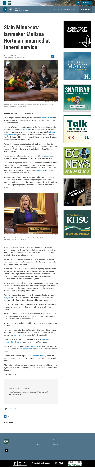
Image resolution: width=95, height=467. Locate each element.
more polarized (36, 346)
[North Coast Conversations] (77, 34)
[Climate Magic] (77, 66)
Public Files (56, 440)
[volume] (10, 9)
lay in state (47, 156)
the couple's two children (36, 356)
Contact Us (37, 444)
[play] (5, 9)
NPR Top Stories (14, 409)
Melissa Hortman (46, 118)
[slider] (13, 9)
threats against (25, 349)
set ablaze (18, 335)
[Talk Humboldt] (77, 129)
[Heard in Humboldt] (77, 192)
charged (7, 298)
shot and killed (24, 130)
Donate (87, 3)
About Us (36, 440)
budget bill (40, 170)
